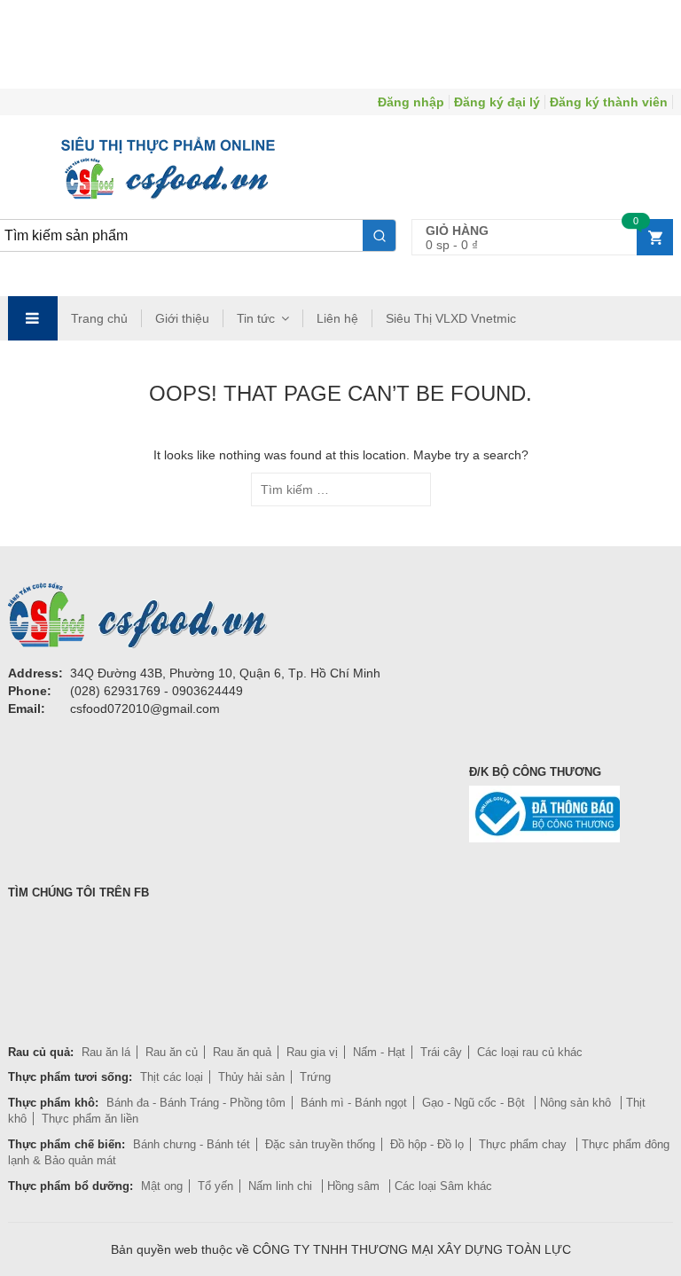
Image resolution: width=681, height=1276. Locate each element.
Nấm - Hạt (379, 1052)
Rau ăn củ (171, 1052)
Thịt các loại (171, 1077)
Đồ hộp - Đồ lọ (427, 1144)
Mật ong (162, 1186)
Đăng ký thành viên (609, 102)
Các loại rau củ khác (530, 1052)
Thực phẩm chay (524, 1144)
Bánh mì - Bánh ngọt (354, 1102)
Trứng (315, 1077)
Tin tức (256, 318)
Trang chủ (99, 318)
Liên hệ (337, 318)
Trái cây (441, 1052)
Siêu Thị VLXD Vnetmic (451, 318)
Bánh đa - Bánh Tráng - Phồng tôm (196, 1102)
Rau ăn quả (242, 1052)
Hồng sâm (355, 1186)
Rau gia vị (312, 1052)
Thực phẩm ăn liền (90, 1118)
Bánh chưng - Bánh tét (191, 1144)
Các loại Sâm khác (443, 1186)
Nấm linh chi (282, 1186)
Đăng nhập (411, 102)
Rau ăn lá (106, 1052)
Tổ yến (215, 1186)
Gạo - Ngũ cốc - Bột (475, 1102)
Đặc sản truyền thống (320, 1144)
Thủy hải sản (251, 1077)
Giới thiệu (182, 318)
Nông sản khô (577, 1102)
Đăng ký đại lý (497, 102)
